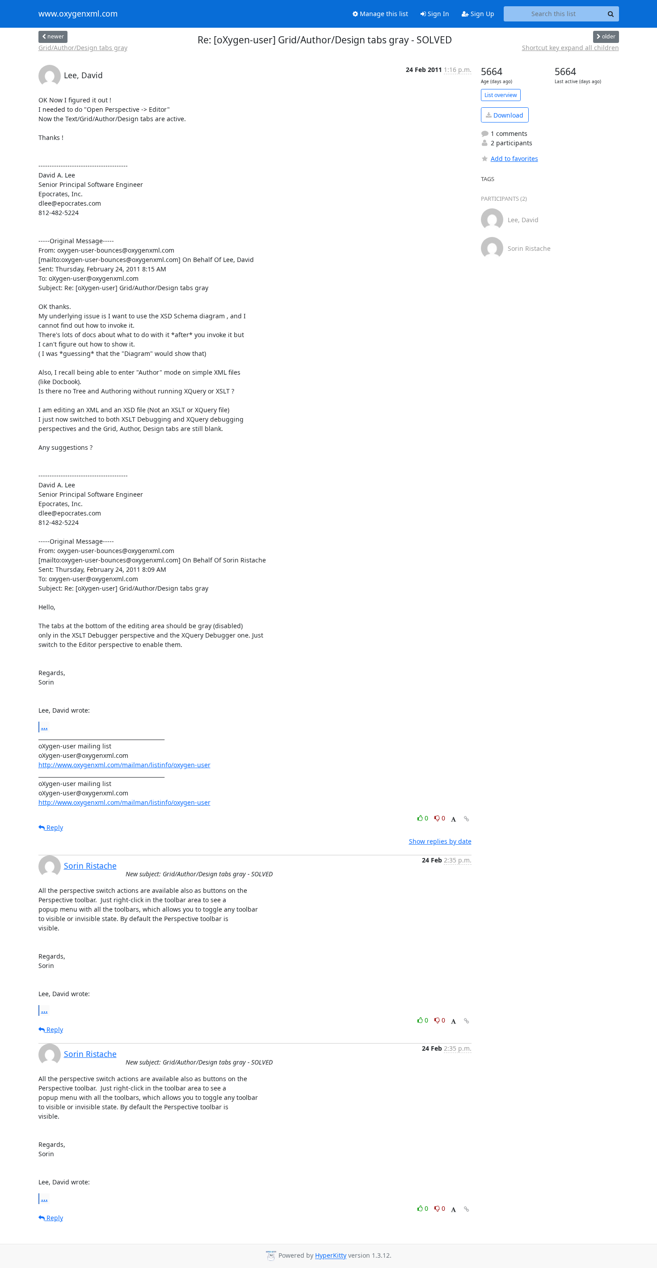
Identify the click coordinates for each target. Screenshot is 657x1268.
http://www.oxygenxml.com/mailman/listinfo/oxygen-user (124, 765)
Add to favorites (514, 158)
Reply (54, 827)
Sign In (437, 13)
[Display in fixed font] (453, 819)
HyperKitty (330, 1255)
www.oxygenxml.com (78, 13)
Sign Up (481, 13)
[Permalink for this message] (467, 819)
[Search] (611, 13)
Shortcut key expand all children (570, 47)
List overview (500, 95)
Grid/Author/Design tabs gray (82, 47)
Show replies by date (440, 841)
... (44, 726)
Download (507, 115)
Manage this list (383, 13)
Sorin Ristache (90, 865)
